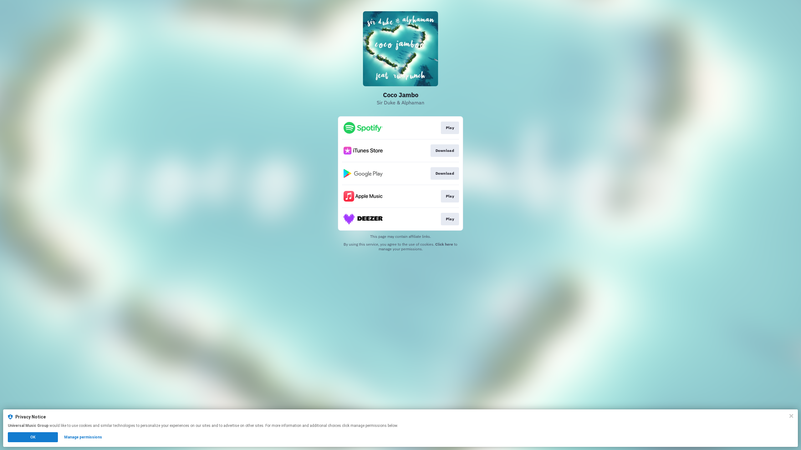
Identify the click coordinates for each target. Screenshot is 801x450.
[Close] (791, 416)
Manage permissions (83, 437)
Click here (444, 244)
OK (32, 437)
